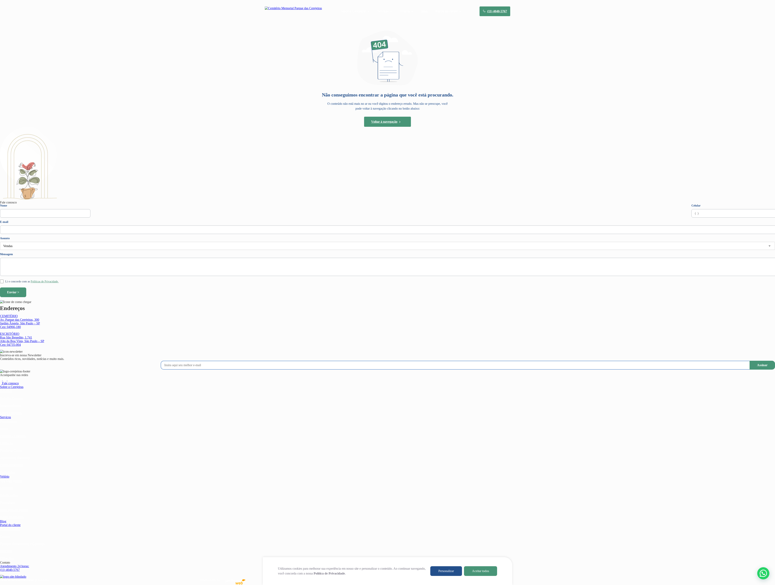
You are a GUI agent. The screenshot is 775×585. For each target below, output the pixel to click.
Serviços (5, 417)
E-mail (4, 222)
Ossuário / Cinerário (13, 436)
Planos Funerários (11, 465)
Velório (4, 476)
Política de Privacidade (329, 573)
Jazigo (4, 428)
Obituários (6, 488)
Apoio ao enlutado (12, 517)
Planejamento (8, 421)
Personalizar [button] (446, 571)
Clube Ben (7, 558)
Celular (696, 205)
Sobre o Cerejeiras (11, 387)
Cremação (6, 443)
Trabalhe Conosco (11, 398)
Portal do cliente (10, 525)
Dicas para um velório (14, 510)
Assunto (5, 238)
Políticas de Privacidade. (45, 281)
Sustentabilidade (10, 405)
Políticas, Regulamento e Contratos (22, 543)
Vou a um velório (11, 480)
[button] (763, 573)
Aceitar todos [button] (480, 571)
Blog (424, 11)
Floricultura (7, 502)
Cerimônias (7, 472)
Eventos (5, 536)
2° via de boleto (10, 529)
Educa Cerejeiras (11, 413)
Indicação (6, 551)
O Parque (6, 391)
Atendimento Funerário (15, 457)
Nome (3, 205)
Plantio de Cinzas (11, 450)
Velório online (9, 495)
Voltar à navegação (384, 121)
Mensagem (6, 254)
